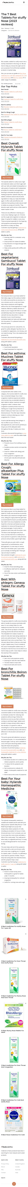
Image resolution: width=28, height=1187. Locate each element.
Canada (17, 1167)
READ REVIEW (5, 94)
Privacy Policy (5, 1164)
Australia (17, 1170)
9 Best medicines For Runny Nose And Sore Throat (13, 997)
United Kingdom (20, 1164)
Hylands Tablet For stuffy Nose (13, 91)
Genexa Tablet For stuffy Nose (13, 122)
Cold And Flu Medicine (13, 30)
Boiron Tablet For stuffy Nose (12, 129)
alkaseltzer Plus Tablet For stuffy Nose (15, 114)
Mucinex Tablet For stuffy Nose (13, 107)
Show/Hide (17, 83)
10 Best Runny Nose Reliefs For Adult (12, 1031)
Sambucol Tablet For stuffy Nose (13, 99)
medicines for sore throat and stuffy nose (13, 339)
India (16, 1172)
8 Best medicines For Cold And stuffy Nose (12, 1101)
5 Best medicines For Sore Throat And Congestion (13, 1066)
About (3, 1167)
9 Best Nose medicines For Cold (13, 1135)
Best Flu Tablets (18, 77)
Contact (3, 1172)
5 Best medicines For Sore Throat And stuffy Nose (13, 962)
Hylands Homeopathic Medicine (13, 137)
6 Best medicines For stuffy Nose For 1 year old (13, 927)
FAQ (2, 1170)
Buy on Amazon (7, 178)
